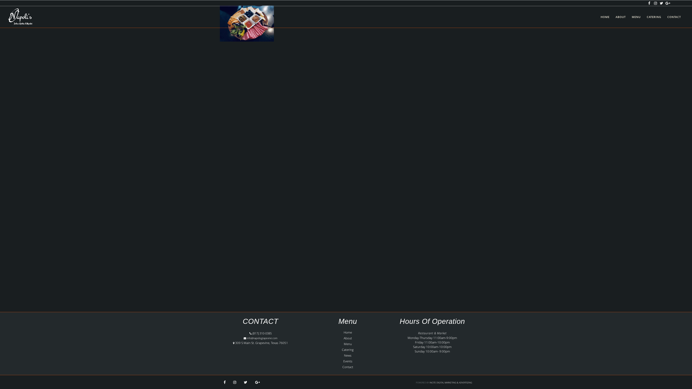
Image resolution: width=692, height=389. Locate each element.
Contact (347, 367)
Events (347, 361)
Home (348, 332)
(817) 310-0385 (262, 333)
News (347, 355)
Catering (348, 349)
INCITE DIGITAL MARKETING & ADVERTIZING (451, 382)
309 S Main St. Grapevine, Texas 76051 (261, 343)
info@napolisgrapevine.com (261, 338)
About (348, 338)
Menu (348, 344)
